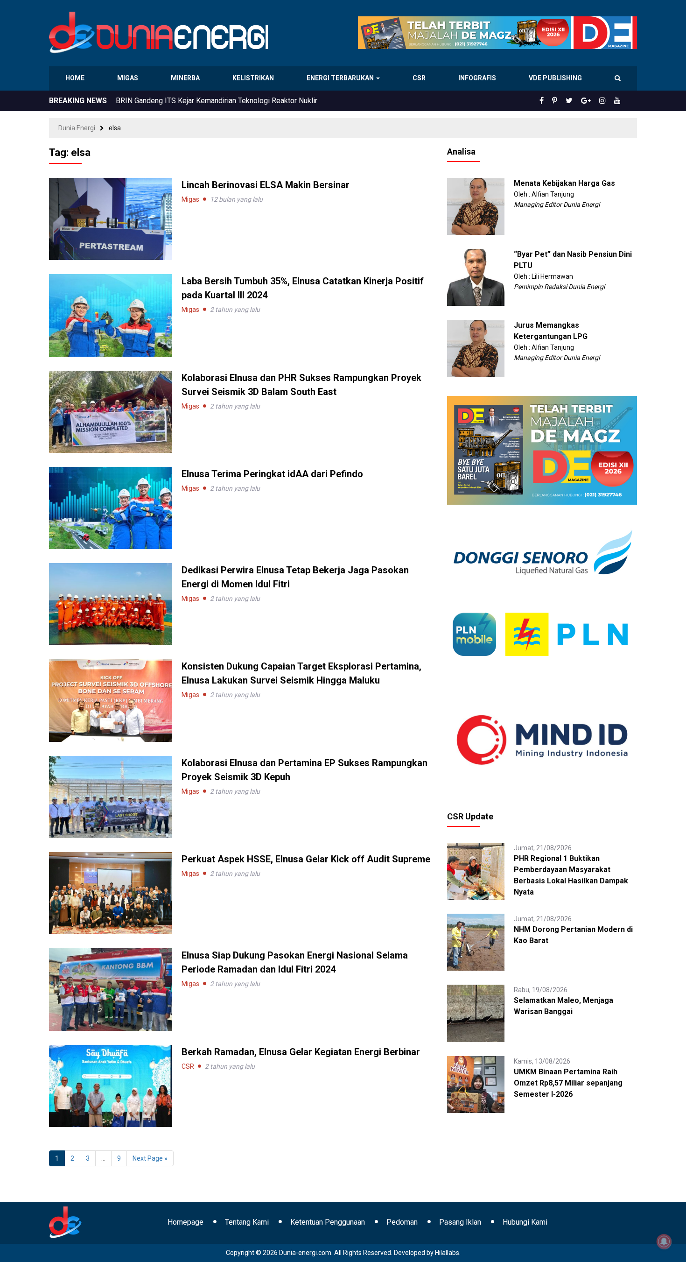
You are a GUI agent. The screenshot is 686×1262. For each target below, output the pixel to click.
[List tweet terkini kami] (579, 100)
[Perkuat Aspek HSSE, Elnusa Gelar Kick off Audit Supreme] (110, 892)
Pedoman (402, 1222)
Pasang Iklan (460, 1222)
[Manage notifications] (664, 1241)
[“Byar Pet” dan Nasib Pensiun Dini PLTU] (475, 277)
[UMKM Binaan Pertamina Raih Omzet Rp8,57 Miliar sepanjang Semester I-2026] (475, 1083)
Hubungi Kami (525, 1222)
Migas (129, 78)
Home (75, 78)
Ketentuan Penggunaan (327, 1222)
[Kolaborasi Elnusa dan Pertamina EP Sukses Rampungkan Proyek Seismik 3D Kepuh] (110, 796)
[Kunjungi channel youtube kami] (619, 100)
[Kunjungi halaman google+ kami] (593, 100)
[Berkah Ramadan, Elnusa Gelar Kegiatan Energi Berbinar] (110, 1085)
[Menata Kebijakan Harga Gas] (475, 206)
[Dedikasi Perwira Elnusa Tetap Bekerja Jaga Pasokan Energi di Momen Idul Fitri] (110, 603)
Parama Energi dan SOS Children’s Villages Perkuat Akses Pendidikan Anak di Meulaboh (259, 100)
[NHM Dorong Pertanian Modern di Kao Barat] (475, 941)
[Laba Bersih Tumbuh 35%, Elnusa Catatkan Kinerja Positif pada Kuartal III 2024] (110, 314)
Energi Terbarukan (341, 78)
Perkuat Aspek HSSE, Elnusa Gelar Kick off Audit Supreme (306, 859)
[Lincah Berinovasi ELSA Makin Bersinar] (110, 218)
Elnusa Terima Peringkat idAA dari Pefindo (272, 473)
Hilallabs (447, 1252)
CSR (420, 78)
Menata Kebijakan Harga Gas (564, 183)
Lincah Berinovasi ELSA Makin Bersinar (266, 184)
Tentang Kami (247, 1222)
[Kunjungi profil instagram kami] (607, 100)
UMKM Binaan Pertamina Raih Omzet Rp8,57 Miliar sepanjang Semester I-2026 (568, 1083)
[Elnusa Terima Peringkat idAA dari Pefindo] (110, 507)
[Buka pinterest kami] (567, 100)
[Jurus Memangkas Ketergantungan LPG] (475, 348)
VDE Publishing (555, 78)
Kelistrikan (254, 78)
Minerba (187, 78)
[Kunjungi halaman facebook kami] (557, 100)
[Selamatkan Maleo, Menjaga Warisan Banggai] (475, 1012)
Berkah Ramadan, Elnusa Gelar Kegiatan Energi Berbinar (301, 1052)
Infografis (478, 78)
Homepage (185, 1222)
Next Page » (150, 1158)
